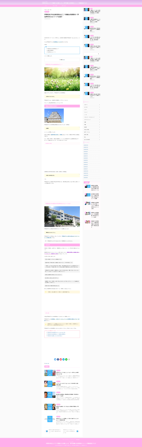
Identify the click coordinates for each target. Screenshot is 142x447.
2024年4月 (86, 162)
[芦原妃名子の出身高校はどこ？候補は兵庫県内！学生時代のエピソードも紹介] (63, 359)
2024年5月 (86, 160)
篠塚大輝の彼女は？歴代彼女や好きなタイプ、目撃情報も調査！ (95, 29)
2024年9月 (86, 151)
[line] (66, 359)
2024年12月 (86, 145)
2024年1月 (86, 168)
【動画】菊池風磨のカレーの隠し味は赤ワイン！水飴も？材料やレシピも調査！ (95, 20)
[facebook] (58, 359)
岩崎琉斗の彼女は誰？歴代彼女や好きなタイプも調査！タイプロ (95, 47)
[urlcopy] (69, 359)
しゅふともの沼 (71, 441)
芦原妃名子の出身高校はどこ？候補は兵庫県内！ (56, 334)
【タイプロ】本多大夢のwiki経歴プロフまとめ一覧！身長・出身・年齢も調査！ (95, 38)
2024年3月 (86, 164)
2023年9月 (86, 177)
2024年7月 (86, 155)
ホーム (46, 5)
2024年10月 (86, 149)
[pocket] (61, 359)
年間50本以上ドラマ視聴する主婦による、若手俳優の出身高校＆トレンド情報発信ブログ (64, 3)
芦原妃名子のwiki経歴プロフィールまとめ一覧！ (56, 332)
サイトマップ (73, 439)
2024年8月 (86, 153)
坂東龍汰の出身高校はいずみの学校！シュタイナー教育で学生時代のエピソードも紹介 (95, 205)
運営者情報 (77, 439)
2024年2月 (86, 166)
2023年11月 (86, 173)
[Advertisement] (62, 28)
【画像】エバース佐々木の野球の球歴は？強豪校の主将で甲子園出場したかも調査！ (95, 11)
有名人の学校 (55, 5)
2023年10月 (86, 175)
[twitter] (55, 359)
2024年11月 (86, 147)
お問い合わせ (64, 5)
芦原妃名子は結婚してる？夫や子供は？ (54, 335)
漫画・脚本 (47, 363)
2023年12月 (86, 170)
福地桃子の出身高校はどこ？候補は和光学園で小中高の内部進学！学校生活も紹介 (95, 224)
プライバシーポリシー (66, 439)
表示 (64, 59)
